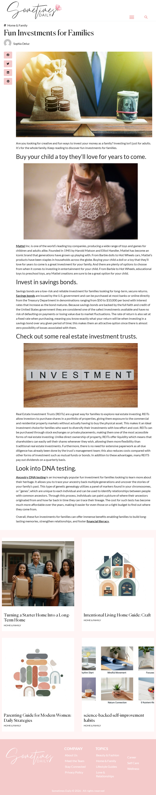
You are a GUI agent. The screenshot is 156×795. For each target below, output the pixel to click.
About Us (71, 755)
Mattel (20, 246)
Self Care (133, 763)
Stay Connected (75, 766)
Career (131, 757)
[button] (132, 17)
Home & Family (17, 25)
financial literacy (98, 521)
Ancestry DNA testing (31, 477)
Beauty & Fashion (107, 755)
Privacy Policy (74, 772)
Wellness (133, 768)
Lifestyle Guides (106, 766)
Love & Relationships (105, 774)
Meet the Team (74, 761)
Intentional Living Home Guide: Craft (117, 615)
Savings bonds (25, 295)
